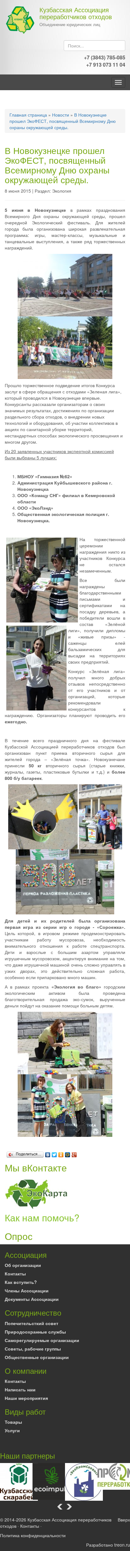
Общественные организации (37, 1357)
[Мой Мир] (67, 1153)
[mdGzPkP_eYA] (65, 1042)
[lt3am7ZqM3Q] (65, 347)
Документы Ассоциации (32, 1299)
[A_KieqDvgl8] (65, 284)
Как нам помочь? (42, 1217)
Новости (60, 115)
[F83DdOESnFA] (65, 1105)
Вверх (124, 1519)
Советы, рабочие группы (33, 1348)
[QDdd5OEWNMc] (43, 816)
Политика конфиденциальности (33, 1535)
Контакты (15, 1273)
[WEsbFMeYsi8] (65, 881)
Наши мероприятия (26, 1398)
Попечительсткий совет (31, 1323)
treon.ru (122, 1545)
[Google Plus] (74, 1153)
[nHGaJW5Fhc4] (100, 816)
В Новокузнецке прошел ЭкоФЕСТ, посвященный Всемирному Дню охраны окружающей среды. (62, 121)
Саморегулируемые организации (42, 1340)
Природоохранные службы (35, 1332)
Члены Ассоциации (27, 1290)
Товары (13, 1422)
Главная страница (28, 115)
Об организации (23, 1265)
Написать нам (20, 1389)
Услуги (12, 1430)
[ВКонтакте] (47, 1153)
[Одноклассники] (61, 1153)
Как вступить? (21, 1282)
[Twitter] (54, 1153)
